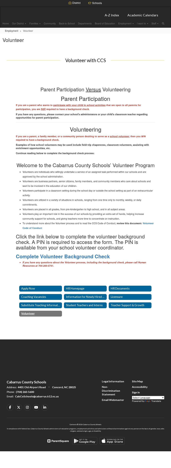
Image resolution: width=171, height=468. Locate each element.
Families (34, 23)
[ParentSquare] (58, 440)
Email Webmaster (113, 399)
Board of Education (105, 23)
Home (6, 23)
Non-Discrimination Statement (111, 390)
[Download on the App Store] (112, 441)
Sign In (136, 392)
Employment (125, 23)
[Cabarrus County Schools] (86, 9)
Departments (85, 23)
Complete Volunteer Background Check (63, 256)
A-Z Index (112, 15)
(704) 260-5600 (25, 391)
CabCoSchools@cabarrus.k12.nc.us (37, 396)
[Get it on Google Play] (84, 441)
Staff (154, 23)
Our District (18, 23)
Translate (156, 401)
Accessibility (140, 386)
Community (50, 23)
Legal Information (113, 381)
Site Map (137, 381)
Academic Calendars (142, 15)
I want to (142, 23)
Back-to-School (67, 23)
